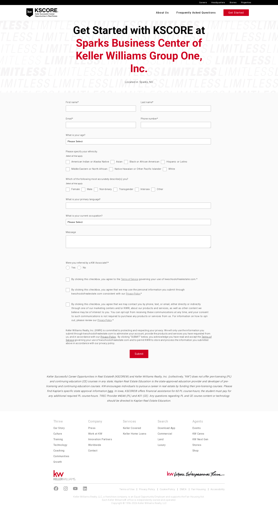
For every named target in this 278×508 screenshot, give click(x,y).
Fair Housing (198, 489)
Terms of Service (129, 279)
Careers (203, 2)
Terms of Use (126, 489)
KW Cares (198, 433)
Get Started (236, 12)
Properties (246, 2)
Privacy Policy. (133, 293)
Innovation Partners (100, 439)
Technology (60, 444)
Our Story (59, 428)
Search (163, 421)
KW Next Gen (200, 439)
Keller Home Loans (134, 433)
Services (129, 421)
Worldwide (94, 444)
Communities (61, 456)
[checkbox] (138, 167)
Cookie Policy (167, 489)
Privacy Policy (104, 320)
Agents (197, 421)
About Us (162, 12)
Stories (233, 2)
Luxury (162, 444)
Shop (195, 450)
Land (161, 439)
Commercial (165, 433)
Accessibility (218, 489)
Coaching (59, 450)
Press (92, 428)
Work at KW (95, 433)
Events (196, 428)
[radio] (71, 268)
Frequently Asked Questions (196, 12)
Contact (92, 450)
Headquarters (218, 2)
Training (58, 439)
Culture (57, 433)
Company (95, 421)
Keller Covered (132, 428)
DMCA (183, 489)
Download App (166, 428)
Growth (57, 461)
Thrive (58, 421)
